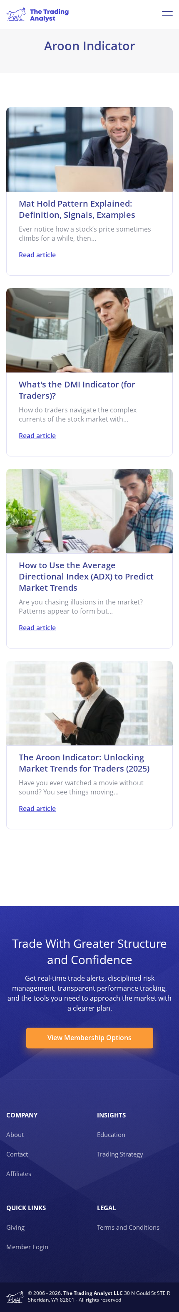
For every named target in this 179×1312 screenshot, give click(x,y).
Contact (17, 1154)
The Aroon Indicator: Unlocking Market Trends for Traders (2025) (84, 763)
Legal (106, 1207)
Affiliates (18, 1173)
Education (111, 1134)
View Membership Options (89, 1037)
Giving (15, 1227)
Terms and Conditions (128, 1227)
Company (21, 1115)
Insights (111, 1115)
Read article (37, 254)
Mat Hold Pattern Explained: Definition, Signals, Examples (77, 209)
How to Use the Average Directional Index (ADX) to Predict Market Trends (86, 576)
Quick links (26, 1207)
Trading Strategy (120, 1154)
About (15, 1134)
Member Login (27, 1247)
